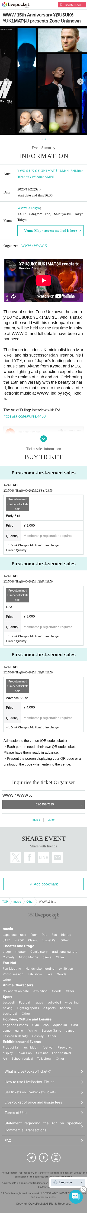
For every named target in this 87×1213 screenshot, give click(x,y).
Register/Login (73, 4)
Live (49, 974)
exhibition (66, 968)
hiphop (66, 934)
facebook (29, 857)
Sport (7, 996)
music (36, 819)
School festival (22, 1058)
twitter (15, 857)
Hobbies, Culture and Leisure (27, 1019)
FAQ (8, 1140)
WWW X (24, 208)
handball (66, 1008)
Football (24, 1002)
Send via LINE (43, 857)
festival (48, 1047)
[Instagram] (56, 1157)
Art (5, 1058)
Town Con (24, 1053)
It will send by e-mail (57, 857)
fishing (32, 1030)
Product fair (11, 1047)
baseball (9, 1002)
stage (7, 951)
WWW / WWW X (34, 246)
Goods (61, 974)
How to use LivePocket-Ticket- (30, 1082)
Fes (54, 934)
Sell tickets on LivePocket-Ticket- (30, 1092)
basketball (10, 1013)
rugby (39, 1002)
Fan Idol (9, 963)
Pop (44, 934)
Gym (35, 1025)
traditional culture (64, 951)
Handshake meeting (40, 968)
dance (47, 957)
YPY (32, 177)
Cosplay (38, 1036)
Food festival (61, 1053)
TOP (5, 901)
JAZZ (6, 940)
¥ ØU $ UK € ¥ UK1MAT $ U (39, 171)
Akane (41, 177)
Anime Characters (18, 985)
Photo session (13, 974)
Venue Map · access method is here (50, 230)
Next (80, 81)
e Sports (49, 1008)
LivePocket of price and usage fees (33, 1102)
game (19, 1030)
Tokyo (35, 208)
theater (20, 951)
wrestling (72, 1002)
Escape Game (51, 1030)
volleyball (54, 1002)
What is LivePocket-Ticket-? (28, 1071)
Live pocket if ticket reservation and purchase (15, 5)
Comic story (39, 951)
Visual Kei (49, 940)
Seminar (42, 1053)
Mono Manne (28, 957)
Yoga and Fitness (15, 1025)
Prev (6, 81)
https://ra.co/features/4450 (24, 416)
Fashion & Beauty (15, 1036)
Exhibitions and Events (22, 1041)
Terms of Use (16, 1112)
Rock (33, 934)
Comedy (9, 957)
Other (51, 819)
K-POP (19, 940)
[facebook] (43, 1157)
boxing (8, 1008)
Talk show (35, 974)
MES (50, 177)
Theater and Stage (18, 946)
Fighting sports (28, 1008)
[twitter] (31, 1157)
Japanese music (14, 934)
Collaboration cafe (16, 991)
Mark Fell (69, 171)
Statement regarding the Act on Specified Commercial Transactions (43, 1126)
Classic (33, 940)
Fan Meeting (12, 968)
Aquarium (60, 1025)
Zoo (46, 1025)
